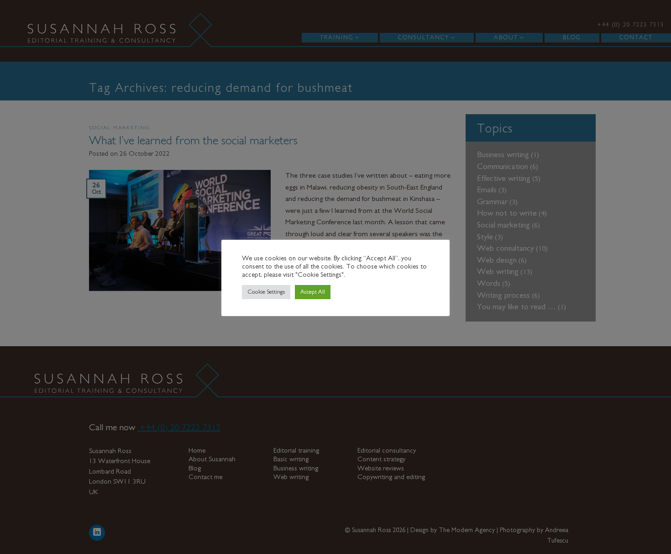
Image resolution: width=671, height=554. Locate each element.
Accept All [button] (312, 292)
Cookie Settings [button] (266, 292)
